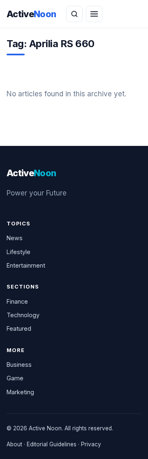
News (15, 237)
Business (19, 364)
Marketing (20, 392)
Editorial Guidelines (51, 444)
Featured (19, 328)
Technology (23, 314)
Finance (17, 301)
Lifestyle (18, 251)
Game (15, 378)
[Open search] (74, 14)
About (14, 444)
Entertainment (26, 265)
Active (31, 14)
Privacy (91, 444)
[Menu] (94, 14)
